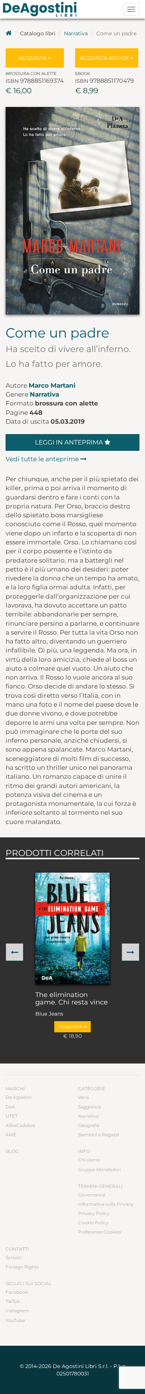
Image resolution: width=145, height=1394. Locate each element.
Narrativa (76, 33)
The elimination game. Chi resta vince (71, 998)
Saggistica (89, 1107)
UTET (11, 1116)
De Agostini (19, 1097)
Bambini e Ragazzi (98, 1134)
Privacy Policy (94, 1213)
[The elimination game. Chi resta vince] (72, 928)
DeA (10, 1107)
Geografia (88, 1125)
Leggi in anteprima (69, 442)
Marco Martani (52, 385)
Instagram (17, 1310)
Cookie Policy (93, 1222)
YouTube (15, 1320)
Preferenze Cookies (99, 1232)
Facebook (17, 1292)
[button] (14, 952)
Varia (83, 1097)
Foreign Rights (22, 1267)
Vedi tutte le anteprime (43, 459)
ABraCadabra (20, 1125)
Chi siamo (89, 1160)
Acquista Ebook (105, 58)
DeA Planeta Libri (42, 9)
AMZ (11, 1134)
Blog (12, 1151)
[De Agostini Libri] (9, 33)
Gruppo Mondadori (99, 1169)
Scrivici (13, 1257)
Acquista (33, 58)
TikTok (13, 1301)
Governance (91, 1195)
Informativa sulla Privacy (105, 1204)
